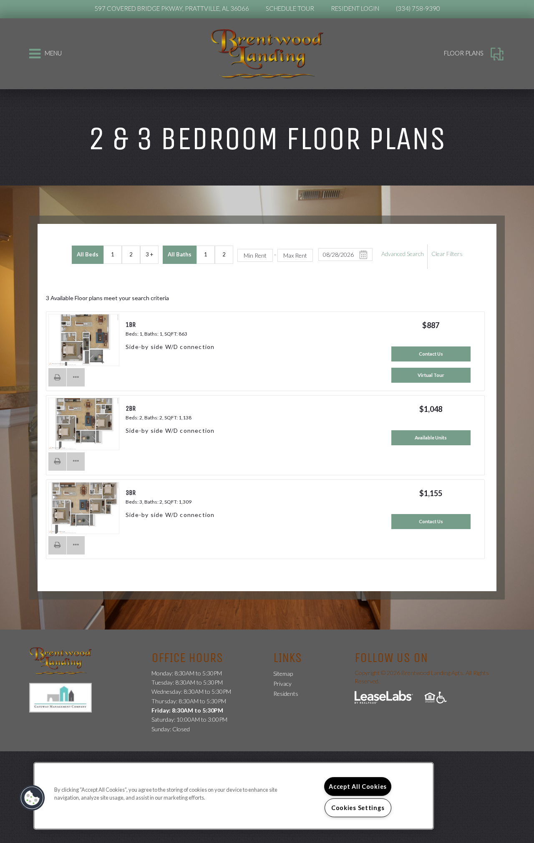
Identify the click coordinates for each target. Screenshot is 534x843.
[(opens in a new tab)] (64, 696)
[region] (233, 796)
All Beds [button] (87, 254)
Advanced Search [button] (402, 253)
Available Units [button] (431, 437)
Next (105, 341)
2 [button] (131, 254)
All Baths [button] (179, 254)
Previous (62, 341)
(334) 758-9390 (418, 8)
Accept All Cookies (358, 786)
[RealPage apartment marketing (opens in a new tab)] (384, 698)
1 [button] (112, 254)
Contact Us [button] (431, 353)
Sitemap (283, 673)
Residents (285, 693)
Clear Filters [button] (447, 253)
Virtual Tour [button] (431, 375)
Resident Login (355, 8)
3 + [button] (149, 254)
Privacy (282, 683)
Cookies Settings (358, 807)
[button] (57, 377)
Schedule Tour (290, 8)
